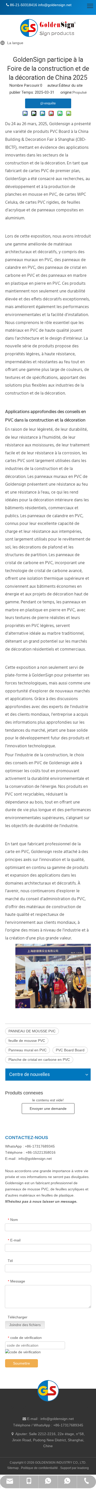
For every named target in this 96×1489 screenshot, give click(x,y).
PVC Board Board (70, 1050)
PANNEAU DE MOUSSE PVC (32, 1031)
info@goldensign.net (57, 1419)
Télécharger (17, 1317)
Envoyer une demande (48, 1108)
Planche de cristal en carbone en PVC (39, 1059)
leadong (83, 1468)
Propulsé (79, 92)
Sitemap (13, 1468)
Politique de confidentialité (40, 1468)
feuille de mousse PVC (26, 1041)
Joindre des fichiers (25, 1325)
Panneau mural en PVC (27, 1050)
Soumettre (21, 1363)
